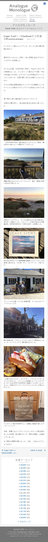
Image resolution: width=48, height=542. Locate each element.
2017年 (23, 492)
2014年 (23, 502)
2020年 (23, 483)
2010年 (23, 514)
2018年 (23, 489)
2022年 (23, 477)
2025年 (23, 468)
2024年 (23, 471)
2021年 (23, 480)
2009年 (23, 517)
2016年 (23, 496)
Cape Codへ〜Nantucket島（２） (9, 451)
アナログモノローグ (24, 25)
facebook (45, 3)
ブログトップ (25, 521)
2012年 (23, 508)
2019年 (23, 486)
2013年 (23, 505)
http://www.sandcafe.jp (33, 534)
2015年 (23, 499)
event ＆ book (37, 450)
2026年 (23, 465)
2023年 (23, 474)
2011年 (23, 511)
